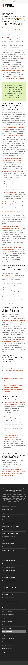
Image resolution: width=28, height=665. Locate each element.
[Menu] (24, 6)
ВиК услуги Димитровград (8, 614)
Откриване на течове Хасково (9, 594)
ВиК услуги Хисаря (6, 652)
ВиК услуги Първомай (7, 628)
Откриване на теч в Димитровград (10, 563)
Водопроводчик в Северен (8, 516)
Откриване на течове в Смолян (9, 587)
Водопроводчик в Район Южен (9, 513)
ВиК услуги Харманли (7, 645)
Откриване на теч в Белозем (8, 560)
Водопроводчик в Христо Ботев (9, 523)
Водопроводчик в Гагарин (8, 529)
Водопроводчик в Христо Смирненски (10, 526)
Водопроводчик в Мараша (8, 550)
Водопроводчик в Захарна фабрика (10, 533)
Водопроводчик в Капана (8, 540)
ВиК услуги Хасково (6, 648)
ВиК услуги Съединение (7, 641)
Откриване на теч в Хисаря (8, 577)
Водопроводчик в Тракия (8, 519)
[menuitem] (24, 6)
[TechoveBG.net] (11, 6)
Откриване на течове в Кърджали (10, 580)
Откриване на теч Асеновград (9, 557)
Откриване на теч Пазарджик (8, 597)
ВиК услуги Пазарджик (7, 624)
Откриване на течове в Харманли (9, 591)
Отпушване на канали (10, 378)
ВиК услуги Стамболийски (8, 635)
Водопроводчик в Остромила (9, 506)
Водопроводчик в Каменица (8, 536)
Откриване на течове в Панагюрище (10, 584)
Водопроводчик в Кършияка (8, 546)
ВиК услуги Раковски (7, 631)
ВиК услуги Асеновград (7, 607)
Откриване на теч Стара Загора (9, 601)
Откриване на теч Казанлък (8, 567)
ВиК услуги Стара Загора (8, 638)
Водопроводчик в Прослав (8, 509)
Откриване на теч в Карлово (8, 570)
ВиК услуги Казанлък (7, 618)
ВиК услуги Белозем (7, 611)
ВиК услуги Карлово (7, 621)
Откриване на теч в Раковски (9, 574)
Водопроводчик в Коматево (8, 543)
